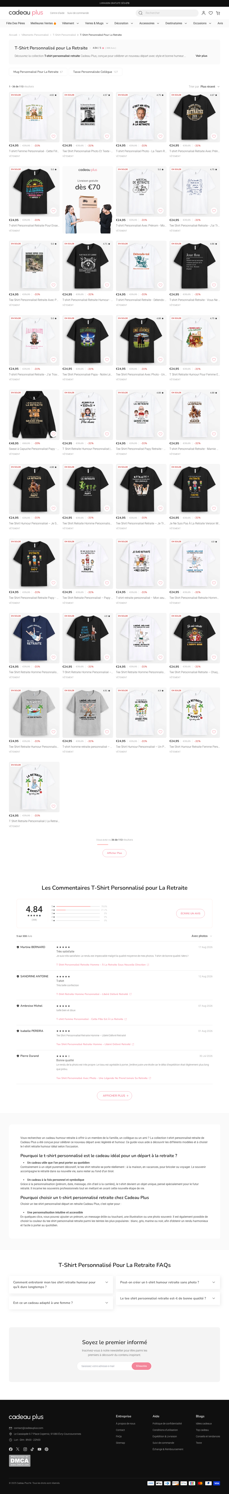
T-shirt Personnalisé (64, 35)
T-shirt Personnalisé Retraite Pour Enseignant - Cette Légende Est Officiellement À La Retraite (34, 226)
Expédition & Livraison (165, 1436)
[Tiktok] (32, 1449)
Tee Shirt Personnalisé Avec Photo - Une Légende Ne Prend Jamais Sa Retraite (141, 375)
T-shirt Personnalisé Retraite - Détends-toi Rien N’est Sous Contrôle (140, 300)
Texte (199, 1442)
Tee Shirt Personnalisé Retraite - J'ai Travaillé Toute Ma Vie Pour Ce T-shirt (194, 226)
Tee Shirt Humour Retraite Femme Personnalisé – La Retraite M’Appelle (194, 747)
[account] (203, 13)
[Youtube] (39, 1449)
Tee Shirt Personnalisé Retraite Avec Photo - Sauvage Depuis (33, 300)
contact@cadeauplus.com (28, 1428)
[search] (140, 13)
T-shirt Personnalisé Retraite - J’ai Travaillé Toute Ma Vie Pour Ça (34, 375)
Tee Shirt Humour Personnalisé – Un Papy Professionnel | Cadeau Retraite (141, 747)
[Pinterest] (46, 1449)
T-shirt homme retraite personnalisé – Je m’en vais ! (87, 747)
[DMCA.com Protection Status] (19, 1461)
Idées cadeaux (204, 1423)
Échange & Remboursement (168, 1449)
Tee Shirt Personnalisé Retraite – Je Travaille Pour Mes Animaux (140, 524)
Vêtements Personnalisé (34, 35)
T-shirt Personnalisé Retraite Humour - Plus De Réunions (87, 300)
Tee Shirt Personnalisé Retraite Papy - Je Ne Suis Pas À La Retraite (33, 598)
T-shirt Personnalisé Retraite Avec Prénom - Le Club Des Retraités (194, 151)
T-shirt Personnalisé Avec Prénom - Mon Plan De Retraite (141, 226)
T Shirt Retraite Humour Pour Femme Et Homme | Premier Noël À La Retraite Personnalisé (194, 375)
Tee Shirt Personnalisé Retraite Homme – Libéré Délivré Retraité (193, 598)
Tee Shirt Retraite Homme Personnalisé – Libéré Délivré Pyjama (140, 672)
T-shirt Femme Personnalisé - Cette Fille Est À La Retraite (34, 151)
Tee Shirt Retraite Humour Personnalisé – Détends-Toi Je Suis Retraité (33, 747)
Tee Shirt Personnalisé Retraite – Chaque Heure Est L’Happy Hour (194, 672)
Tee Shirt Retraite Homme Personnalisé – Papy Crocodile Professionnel (86, 524)
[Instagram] (25, 1449)
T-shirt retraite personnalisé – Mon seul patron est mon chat (140, 598)
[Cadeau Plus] (26, 13)
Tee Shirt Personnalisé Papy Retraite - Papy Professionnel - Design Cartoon (140, 449)
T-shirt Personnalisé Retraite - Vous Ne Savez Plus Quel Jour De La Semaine (194, 300)
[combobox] (167, 13)
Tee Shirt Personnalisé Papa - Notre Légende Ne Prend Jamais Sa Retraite (87, 375)
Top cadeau (202, 1430)
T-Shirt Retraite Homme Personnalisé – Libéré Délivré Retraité (86, 672)
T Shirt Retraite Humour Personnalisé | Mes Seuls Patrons (86, 449)
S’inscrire (141, 1366)
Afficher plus (114, 1096)
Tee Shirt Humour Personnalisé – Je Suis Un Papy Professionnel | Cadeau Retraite (34, 524)
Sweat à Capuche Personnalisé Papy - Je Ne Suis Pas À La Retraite (34, 449)
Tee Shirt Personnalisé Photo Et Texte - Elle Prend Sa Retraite (86, 151)
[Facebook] (11, 1449)
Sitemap (120, 1442)
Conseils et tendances (208, 1436)
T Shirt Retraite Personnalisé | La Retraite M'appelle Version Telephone (34, 821)
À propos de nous (125, 1423)
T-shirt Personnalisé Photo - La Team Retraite (141, 151)
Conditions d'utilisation (165, 1430)
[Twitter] (18, 1449)
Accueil (13, 35)
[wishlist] (211, 13)
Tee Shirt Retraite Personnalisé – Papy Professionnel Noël (87, 598)
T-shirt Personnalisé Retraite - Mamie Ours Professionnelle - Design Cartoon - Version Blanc (194, 449)
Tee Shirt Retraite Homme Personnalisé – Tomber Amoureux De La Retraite (33, 672)
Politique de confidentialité (167, 1423)
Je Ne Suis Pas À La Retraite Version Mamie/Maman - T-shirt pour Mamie (194, 524)
